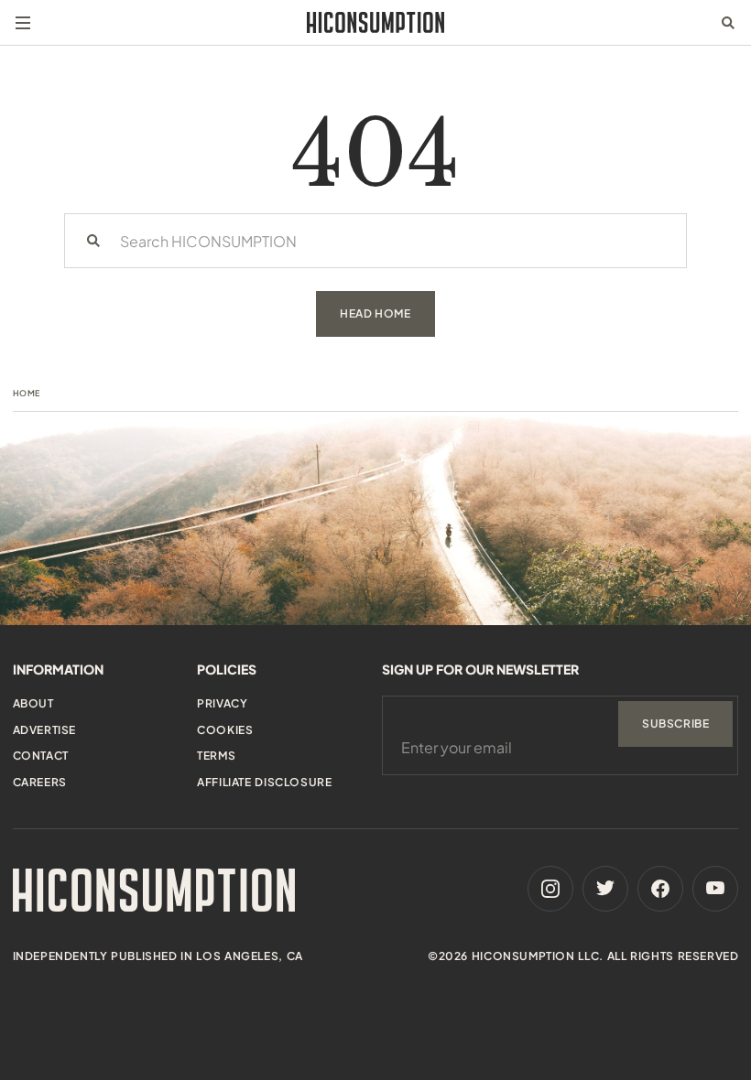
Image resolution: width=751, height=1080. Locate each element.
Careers (40, 782)
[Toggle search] (728, 23)
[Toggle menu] (23, 23)
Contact (41, 755)
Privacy (222, 703)
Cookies (225, 730)
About (33, 703)
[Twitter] (605, 889)
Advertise (44, 730)
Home (26, 393)
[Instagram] (550, 889)
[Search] (93, 240)
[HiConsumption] (375, 22)
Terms (216, 755)
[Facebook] (660, 889)
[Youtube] (715, 889)
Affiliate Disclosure (264, 782)
